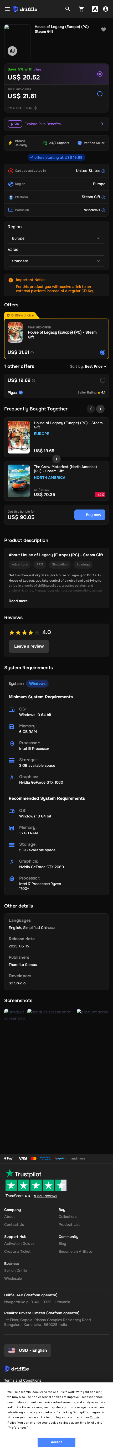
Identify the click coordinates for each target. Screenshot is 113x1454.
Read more (18, 601)
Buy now (93, 514)
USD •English (33, 1350)
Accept (56, 1442)
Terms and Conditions (22, 1380)
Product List (69, 1224)
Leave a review (29, 646)
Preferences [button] (18, 1427)
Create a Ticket (17, 1251)
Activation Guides (19, 1243)
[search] (68, 9)
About (9, 1216)
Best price (93, 366)
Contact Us (14, 1224)
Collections (68, 1216)
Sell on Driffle (15, 1270)
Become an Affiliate (75, 1251)
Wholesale (13, 1278)
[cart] (81, 9)
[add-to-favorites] (103, 29)
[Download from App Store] (95, 9)
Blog (62, 1243)
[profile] (105, 9)
